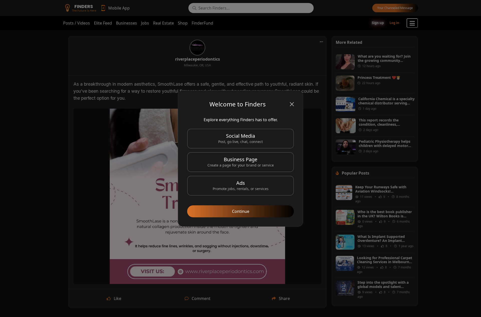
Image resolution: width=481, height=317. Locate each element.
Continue (240, 211)
